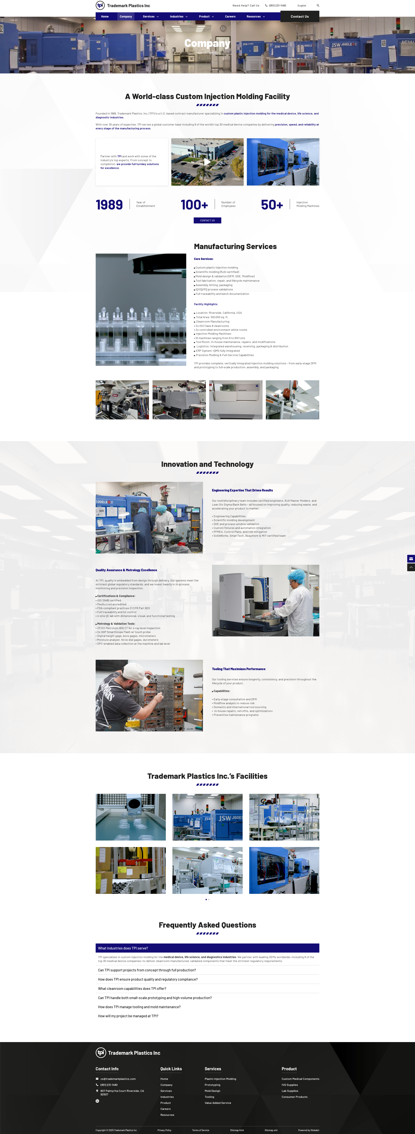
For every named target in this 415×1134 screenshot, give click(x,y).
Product (204, 16)
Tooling (209, 1096)
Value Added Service (218, 1102)
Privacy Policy (164, 1130)
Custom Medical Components (300, 1078)
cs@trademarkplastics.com (118, 1078)
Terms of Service (200, 1130)
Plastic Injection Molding (220, 1078)
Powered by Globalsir (308, 1130)
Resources (254, 16)
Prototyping (212, 1084)
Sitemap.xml (271, 1130)
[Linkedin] (98, 1101)
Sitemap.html (237, 1130)
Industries (176, 16)
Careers (230, 16)
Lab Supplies (290, 1090)
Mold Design (212, 1090)
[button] (206, 899)
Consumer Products (295, 1096)
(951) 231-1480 (277, 5)
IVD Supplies (290, 1084)
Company (126, 16)
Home (105, 16)
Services (148, 16)
